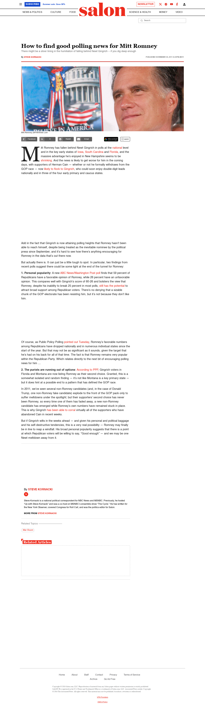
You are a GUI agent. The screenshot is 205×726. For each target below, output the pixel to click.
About (74, 675)
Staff (86, 675)
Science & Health (140, 12)
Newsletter (146, 4)
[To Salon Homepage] (102, 9)
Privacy (113, 675)
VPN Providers (102, 697)
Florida (114, 152)
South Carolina (94, 152)
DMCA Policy (103, 702)
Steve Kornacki (32, 57)
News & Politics (32, 12)
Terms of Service (132, 675)
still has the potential (112, 286)
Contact (99, 675)
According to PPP (87, 370)
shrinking (46, 160)
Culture (55, 12)
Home (62, 675)
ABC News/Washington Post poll (80, 273)
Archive (93, 679)
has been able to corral (61, 410)
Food (72, 12)
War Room (28, 530)
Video (179, 12)
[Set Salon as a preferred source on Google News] (111, 139)
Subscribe (32, 4)
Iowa (80, 152)
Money (163, 12)
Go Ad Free (109, 679)
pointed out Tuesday (76, 342)
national (117, 148)
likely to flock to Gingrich (59, 169)
